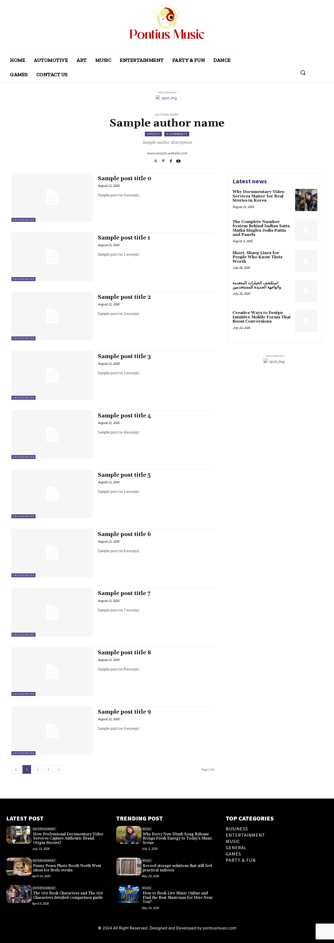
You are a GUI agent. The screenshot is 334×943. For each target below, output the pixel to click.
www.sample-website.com (167, 153)
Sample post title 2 (124, 297)
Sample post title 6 (124, 534)
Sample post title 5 (124, 475)
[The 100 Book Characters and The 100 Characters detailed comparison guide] (19, 894)
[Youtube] (178, 160)
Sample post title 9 (124, 712)
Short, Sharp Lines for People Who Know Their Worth (257, 257)
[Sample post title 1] (52, 256)
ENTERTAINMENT (44, 829)
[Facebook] (171, 160)
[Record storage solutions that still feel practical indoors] (129, 866)
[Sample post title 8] (52, 671)
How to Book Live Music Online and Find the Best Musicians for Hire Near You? (178, 897)
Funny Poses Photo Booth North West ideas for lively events (67, 868)
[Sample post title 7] (52, 612)
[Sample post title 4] (52, 434)
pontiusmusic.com (219, 927)
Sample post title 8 (124, 652)
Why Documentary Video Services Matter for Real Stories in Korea (258, 196)
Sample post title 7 (124, 593)
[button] (302, 72)
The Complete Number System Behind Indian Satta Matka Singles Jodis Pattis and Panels (261, 228)
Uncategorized (23, 220)
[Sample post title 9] (52, 730)
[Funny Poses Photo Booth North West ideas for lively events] (19, 866)
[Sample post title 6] (52, 553)
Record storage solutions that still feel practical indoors (177, 868)
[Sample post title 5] (52, 493)
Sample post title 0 (124, 178)
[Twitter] (156, 160)
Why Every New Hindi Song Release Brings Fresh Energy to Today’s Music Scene (177, 838)
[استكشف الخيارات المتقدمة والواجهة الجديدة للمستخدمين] (306, 291)
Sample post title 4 (124, 415)
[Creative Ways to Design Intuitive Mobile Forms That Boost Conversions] (306, 321)
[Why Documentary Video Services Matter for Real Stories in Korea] (306, 200)
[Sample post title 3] (52, 375)
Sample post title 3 (124, 356)
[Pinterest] (163, 160)
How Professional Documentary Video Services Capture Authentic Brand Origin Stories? (68, 838)
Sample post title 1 (124, 238)
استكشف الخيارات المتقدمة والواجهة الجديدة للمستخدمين (256, 285)
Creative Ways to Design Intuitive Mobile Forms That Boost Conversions (261, 317)
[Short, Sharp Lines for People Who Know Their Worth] (306, 261)
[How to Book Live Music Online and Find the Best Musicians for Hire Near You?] (129, 894)
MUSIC (146, 829)
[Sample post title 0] (52, 197)
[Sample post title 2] (52, 316)
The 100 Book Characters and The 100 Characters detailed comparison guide (68, 895)
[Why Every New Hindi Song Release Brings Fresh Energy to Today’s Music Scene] (129, 835)
